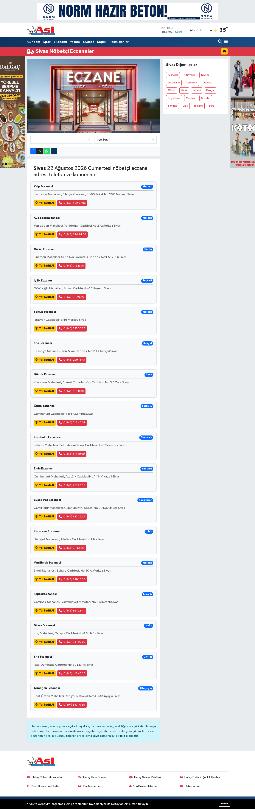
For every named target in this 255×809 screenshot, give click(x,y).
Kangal (210, 90)
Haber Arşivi (192, 786)
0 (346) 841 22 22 (74, 642)
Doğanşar (174, 82)
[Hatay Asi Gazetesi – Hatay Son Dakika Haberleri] (41, 30)
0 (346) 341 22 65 (74, 516)
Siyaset (88, 41)
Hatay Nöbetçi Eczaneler (47, 777)
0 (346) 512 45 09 (74, 422)
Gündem (33, 41)
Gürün (171, 90)
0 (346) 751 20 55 (74, 485)
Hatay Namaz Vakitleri (147, 777)
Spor (47, 41)
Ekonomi (60, 41)
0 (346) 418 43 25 (74, 673)
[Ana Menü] (225, 42)
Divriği (205, 75)
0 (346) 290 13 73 (74, 359)
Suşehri (205, 98)
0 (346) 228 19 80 (74, 579)
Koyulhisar (174, 98)
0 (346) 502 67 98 (74, 203)
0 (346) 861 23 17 (73, 610)
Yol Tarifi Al (46, 203)
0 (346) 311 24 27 (74, 297)
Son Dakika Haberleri (145, 786)
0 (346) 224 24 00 (74, 234)
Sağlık (101, 41)
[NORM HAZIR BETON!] (127, 11)
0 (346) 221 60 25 (74, 328)
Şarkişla (172, 105)
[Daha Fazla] (54, 151)
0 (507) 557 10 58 (74, 704)
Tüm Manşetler (92, 786)
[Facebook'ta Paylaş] (33, 151)
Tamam (224, 804)
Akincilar (173, 75)
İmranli (197, 90)
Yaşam (75, 41)
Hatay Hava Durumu (95, 777)
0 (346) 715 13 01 (73, 265)
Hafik (184, 90)
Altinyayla (189, 75)
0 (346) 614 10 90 (74, 453)
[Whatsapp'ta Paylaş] (46, 151)
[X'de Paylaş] (39, 151)
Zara (211, 105)
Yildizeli (198, 105)
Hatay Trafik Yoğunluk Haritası (202, 777)
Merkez (190, 98)
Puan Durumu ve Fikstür (46, 786)
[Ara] (220, 42)
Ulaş (185, 105)
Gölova (207, 82)
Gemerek (191, 82)
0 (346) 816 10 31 (73, 391)
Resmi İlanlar (119, 41)
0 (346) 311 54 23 (73, 548)
